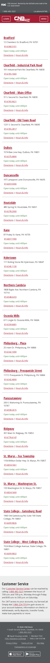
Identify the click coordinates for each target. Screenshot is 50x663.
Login (6, 19)
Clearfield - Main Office (18, 92)
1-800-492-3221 (9, 11)
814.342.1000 (10, 352)
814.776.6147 (10, 437)
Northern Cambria (15, 285)
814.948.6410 (10, 297)
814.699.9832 (10, 553)
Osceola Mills (11, 315)
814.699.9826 (10, 523)
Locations (40, 11)
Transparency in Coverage (25, 647)
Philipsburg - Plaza (15, 343)
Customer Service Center (18, 588)
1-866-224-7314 (20, 604)
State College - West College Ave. (24, 542)
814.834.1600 (10, 492)
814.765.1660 (10, 74)
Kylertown (10, 257)
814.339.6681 (10, 324)
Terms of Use (27, 643)
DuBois (8, 147)
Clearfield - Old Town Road (20, 120)
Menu (44, 19)
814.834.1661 (10, 465)
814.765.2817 (10, 129)
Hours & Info (22, 55)
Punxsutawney (12, 398)
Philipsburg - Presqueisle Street (23, 370)
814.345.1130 (10, 266)
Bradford (9, 38)
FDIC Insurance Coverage (15, 638)
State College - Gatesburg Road (23, 511)
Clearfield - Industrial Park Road (23, 65)
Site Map (40, 643)
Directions (8, 55)
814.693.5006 (10, 184)
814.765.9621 (10, 101)
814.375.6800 (10, 156)
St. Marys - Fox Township (19, 456)
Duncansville (11, 175)
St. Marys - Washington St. (20, 483)
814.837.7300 (10, 239)
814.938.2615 (10, 410)
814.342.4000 (10, 379)
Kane (7, 230)
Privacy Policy (11, 643)
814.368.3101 (10, 46)
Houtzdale (10, 202)
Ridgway (9, 428)
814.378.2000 (10, 211)
